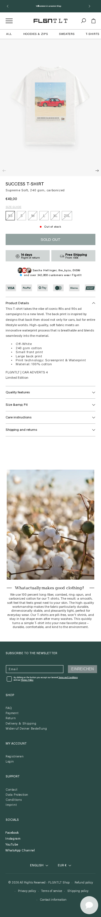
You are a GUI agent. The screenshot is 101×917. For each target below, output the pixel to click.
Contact (11, 790)
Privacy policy (27, 891)
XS (11, 217)
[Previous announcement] (7, 6)
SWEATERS (67, 34)
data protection (17, 795)
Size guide (13, 207)
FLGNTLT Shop (59, 882)
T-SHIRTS (92, 34)
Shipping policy (77, 891)
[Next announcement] (89, 6)
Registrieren (15, 756)
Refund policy (84, 882)
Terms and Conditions (68, 677)
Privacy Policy (27, 680)
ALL (9, 34)
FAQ (9, 708)
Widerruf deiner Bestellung (26, 728)
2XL (68, 217)
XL (56, 217)
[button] (84, 20)
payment (12, 713)
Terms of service (51, 891)
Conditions (14, 800)
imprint (11, 805)
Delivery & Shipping (21, 723)
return (11, 718)
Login (10, 761)
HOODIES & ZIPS (35, 34)
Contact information (53, 900)
